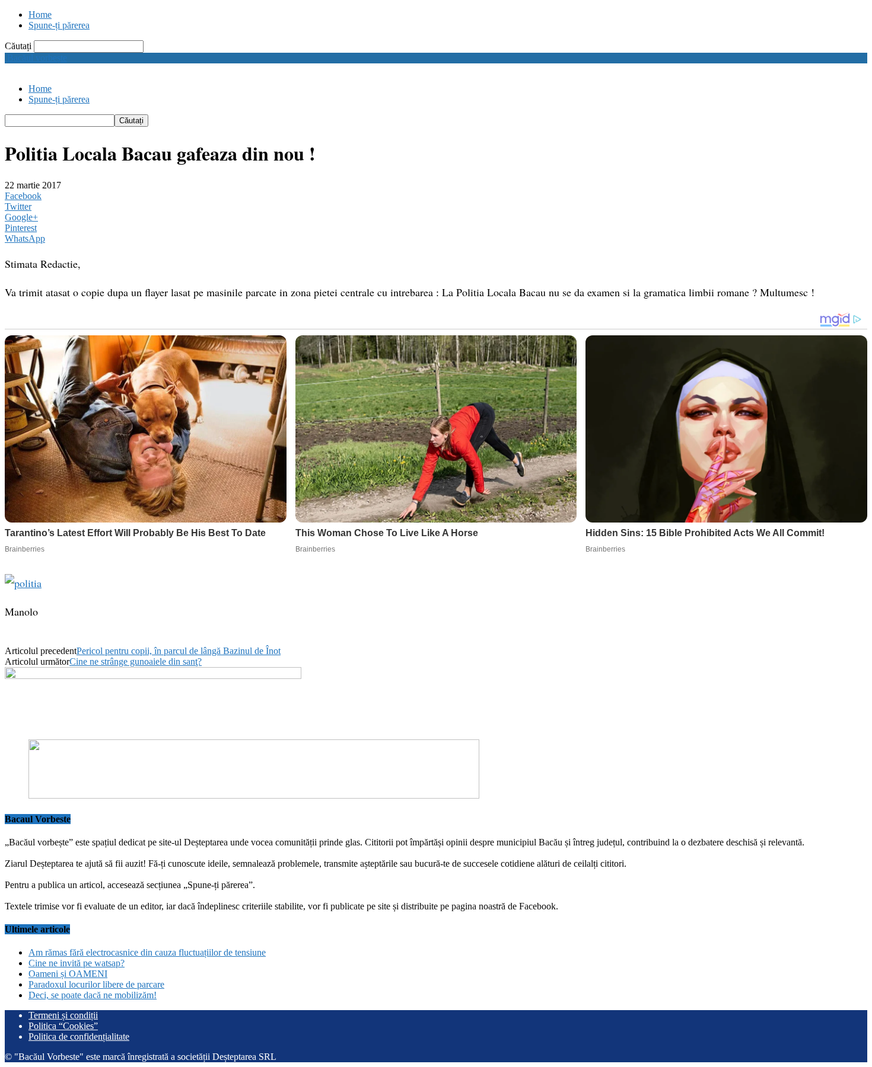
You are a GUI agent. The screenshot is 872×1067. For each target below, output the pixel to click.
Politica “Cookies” (63, 1026)
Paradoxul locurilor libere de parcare (96, 984)
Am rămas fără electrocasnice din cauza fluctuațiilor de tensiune (147, 952)
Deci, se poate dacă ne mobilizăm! (92, 995)
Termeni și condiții (63, 1015)
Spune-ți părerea (59, 25)
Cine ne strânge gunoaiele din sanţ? (135, 661)
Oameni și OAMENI (67, 974)
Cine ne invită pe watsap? (76, 963)
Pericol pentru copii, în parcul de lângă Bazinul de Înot (179, 651)
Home (40, 14)
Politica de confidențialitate (78, 1036)
